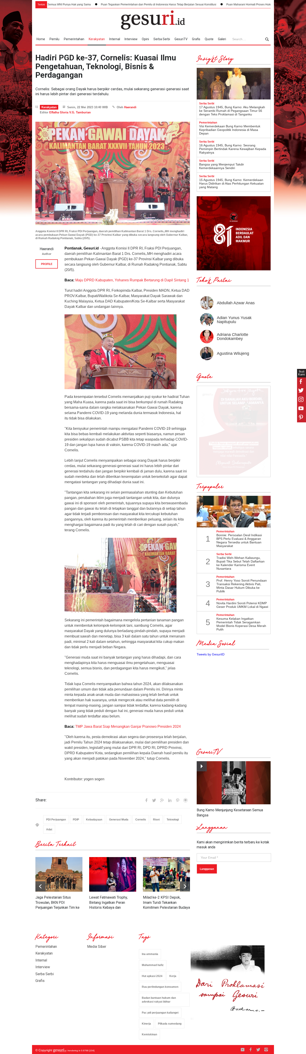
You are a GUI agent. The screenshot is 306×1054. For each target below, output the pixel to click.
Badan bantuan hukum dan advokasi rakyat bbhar (159, 999)
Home (41, 39)
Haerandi (130, 107)
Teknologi (173, 819)
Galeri (222, 39)
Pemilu (54, 39)
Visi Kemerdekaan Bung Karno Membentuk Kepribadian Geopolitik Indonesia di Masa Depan (229, 129)
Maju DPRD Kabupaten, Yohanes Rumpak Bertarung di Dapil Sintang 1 (132, 280)
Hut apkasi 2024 (152, 976)
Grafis (196, 39)
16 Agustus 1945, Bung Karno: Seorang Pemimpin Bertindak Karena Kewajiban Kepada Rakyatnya (232, 148)
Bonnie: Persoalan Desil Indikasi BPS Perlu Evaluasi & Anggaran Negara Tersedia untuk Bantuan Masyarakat (239, 540)
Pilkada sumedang (169, 1023)
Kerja (172, 976)
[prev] (185, 886)
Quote (209, 39)
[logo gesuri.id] (153, 20)
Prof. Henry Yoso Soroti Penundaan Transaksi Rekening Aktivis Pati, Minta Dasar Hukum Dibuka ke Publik (241, 586)
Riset (156, 819)
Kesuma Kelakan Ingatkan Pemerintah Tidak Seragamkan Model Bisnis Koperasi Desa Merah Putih (241, 624)
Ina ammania (150, 954)
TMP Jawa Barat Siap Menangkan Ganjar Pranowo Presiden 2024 (128, 726)
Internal (114, 39)
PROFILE (46, 264)
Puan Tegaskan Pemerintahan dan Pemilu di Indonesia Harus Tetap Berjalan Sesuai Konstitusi (114, 4)
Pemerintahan (74, 39)
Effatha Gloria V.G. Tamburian (70, 112)
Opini (145, 39)
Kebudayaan (94, 819)
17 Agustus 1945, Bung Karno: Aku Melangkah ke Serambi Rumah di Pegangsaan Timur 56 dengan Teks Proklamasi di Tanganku (232, 110)
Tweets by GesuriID (210, 654)
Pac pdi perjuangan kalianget (160, 1012)
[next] (40, 886)
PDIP (76, 819)
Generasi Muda (118, 819)
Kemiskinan (149, 1034)
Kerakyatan (97, 39)
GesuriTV (181, 39)
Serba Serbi (161, 39)
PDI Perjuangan (56, 819)
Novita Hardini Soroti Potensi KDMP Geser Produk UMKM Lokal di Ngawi (242, 605)
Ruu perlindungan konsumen (160, 986)
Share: (41, 800)
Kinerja (146, 1023)
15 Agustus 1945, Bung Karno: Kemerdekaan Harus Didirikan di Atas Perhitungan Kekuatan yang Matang (231, 183)
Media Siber (96, 946)
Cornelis (140, 819)
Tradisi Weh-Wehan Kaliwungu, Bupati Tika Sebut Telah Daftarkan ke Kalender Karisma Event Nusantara (240, 563)
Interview (131, 39)
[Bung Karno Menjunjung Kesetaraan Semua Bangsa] (234, 783)
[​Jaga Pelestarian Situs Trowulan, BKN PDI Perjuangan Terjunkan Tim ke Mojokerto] (58, 874)
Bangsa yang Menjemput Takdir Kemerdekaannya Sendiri (221, 166)
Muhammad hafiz (153, 965)
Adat (49, 829)
